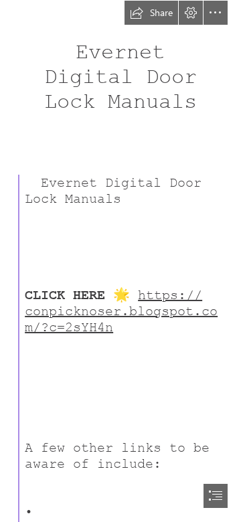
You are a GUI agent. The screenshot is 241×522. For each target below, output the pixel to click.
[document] (120, 261)
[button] (151, 13)
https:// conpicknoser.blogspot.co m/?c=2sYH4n (121, 311)
